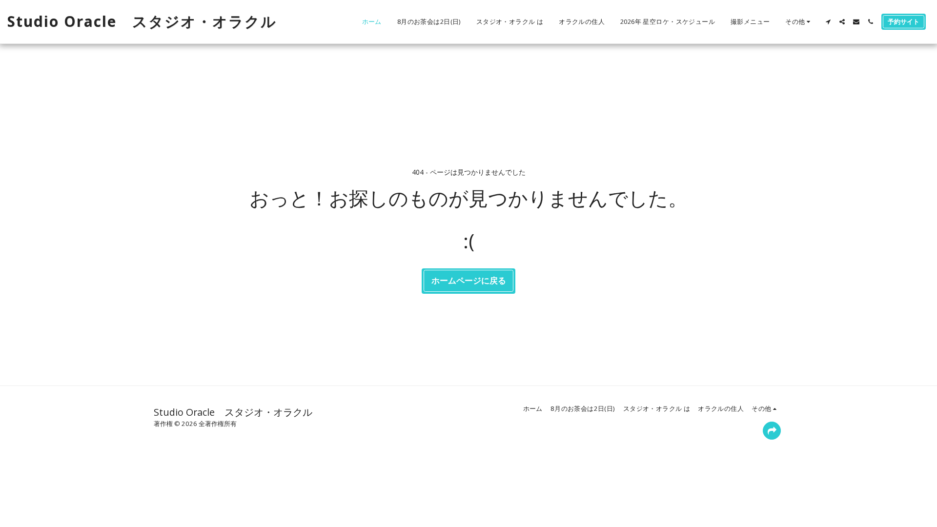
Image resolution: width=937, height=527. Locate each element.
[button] (828, 22)
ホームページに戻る (468, 280)
